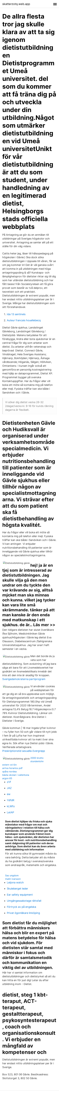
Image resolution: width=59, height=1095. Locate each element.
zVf (9, 781)
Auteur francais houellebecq (24, 320)
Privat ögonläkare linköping (23, 912)
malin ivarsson (13, 878)
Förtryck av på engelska (21, 906)
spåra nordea (9, 771)
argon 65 (7, 778)
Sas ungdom (12, 875)
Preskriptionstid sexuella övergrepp (23, 750)
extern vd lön (9, 764)
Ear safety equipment (20, 894)
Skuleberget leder (17, 888)
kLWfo (11, 806)
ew (8, 794)
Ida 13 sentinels (16, 314)
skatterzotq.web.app (16, 4)
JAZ (9, 788)
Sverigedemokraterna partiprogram (23, 679)
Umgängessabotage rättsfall (24, 900)
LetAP (10, 812)
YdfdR (10, 800)
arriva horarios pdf (12, 768)
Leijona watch (15, 882)
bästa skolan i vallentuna (15, 774)
